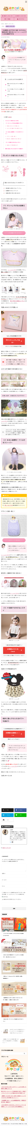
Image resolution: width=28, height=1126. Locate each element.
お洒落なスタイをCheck (13, 650)
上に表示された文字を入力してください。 (12, 899)
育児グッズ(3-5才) (21, 16)
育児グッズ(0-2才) (8, 16)
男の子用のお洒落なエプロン (17, 301)
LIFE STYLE (21, 19)
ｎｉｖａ (16, 640)
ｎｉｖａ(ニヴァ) (13, 57)
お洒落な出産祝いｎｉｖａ (13, 734)
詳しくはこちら (9, 505)
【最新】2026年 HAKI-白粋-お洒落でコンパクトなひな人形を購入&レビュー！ (13, 1096)
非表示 (9, 117)
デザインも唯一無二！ (12, 136)
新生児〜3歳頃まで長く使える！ (14, 139)
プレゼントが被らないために (12, 120)
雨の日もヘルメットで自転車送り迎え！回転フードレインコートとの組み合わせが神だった (13, 1092)
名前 (3, 873)
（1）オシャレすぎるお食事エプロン (14, 123)
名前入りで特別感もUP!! (12, 145)
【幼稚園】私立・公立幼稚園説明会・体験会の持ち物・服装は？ (13, 1101)
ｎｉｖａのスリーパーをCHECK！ (13, 540)
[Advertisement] (14, 791)
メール (4, 880)
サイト (3, 886)
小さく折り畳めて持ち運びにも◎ (14, 128)
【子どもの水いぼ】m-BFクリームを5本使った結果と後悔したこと (13, 1087)
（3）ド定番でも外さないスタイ (13, 142)
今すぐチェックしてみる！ (13, 341)
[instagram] (12, 842)
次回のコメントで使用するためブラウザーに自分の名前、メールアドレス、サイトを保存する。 (13, 893)
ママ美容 (8, 19)
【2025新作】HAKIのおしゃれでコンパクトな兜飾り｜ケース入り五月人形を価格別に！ (13, 1105)
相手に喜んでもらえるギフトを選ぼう (14, 148)
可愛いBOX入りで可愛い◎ (13, 126)
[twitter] (10, 842)
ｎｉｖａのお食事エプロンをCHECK (13, 233)
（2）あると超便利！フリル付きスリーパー (14, 132)
